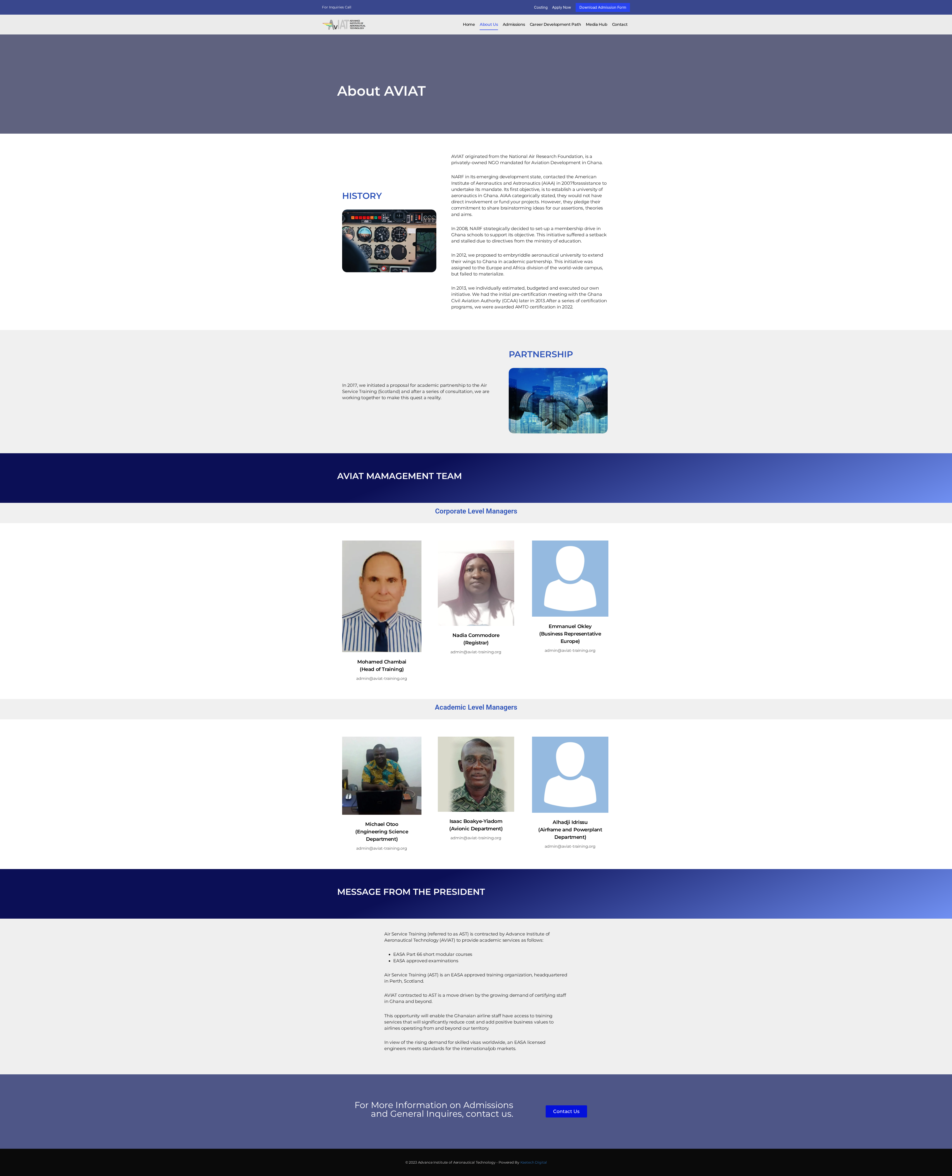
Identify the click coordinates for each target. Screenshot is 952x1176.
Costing (541, 7)
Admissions (514, 24)
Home (469, 24)
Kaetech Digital (533, 1162)
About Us (489, 24)
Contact (620, 24)
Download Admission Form (602, 7)
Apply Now (561, 7)
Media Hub (596, 24)
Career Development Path (555, 24)
